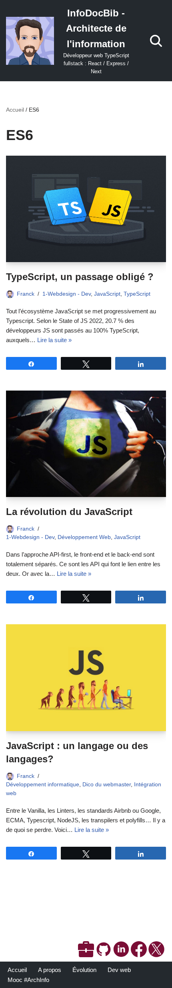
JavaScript (107, 294)
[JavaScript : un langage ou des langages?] (86, 677)
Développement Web (84, 537)
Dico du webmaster (106, 785)
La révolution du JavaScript (69, 511)
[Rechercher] (156, 41)
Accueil (15, 109)
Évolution (84, 969)
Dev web (119, 969)
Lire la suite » (54, 340)
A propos (49, 969)
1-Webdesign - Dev (66, 294)
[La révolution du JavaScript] (86, 444)
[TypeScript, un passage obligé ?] (86, 209)
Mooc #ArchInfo (28, 979)
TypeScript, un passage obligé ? (80, 276)
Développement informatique (42, 785)
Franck (25, 294)
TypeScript (137, 294)
